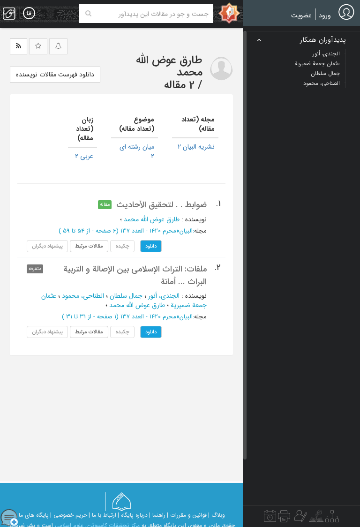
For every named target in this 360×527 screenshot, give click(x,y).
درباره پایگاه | (133, 515)
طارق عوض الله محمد (152, 219)
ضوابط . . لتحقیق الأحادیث (161, 204)
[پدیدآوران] (299, 518)
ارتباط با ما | (102, 515)
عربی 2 (84, 156)
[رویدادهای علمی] (270, 518)
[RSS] (18, 46)
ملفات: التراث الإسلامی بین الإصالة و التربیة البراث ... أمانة (135, 275)
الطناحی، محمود (83, 296)
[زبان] (29, 13)
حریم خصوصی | (68, 515)
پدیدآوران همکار (323, 40)
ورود (325, 15)
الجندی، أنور (164, 296)
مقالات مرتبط (89, 246)
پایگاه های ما (34, 515)
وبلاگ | (216, 515)
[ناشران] (284, 518)
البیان (186, 231)
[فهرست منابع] (332, 518)
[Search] (88, 13)
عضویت (301, 15)
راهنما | (157, 515)
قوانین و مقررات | (187, 515)
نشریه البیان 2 (196, 147)
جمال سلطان (126, 296)
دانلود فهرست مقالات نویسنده (55, 74)
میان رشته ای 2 (137, 151)
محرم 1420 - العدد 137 (148, 231)
